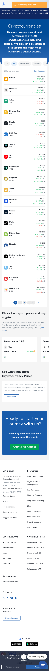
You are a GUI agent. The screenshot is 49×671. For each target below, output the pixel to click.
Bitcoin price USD (34, 542)
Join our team (8, 547)
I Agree (37, 667)
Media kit (6, 564)
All (14, 64)
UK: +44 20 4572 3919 (12, 492)
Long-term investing (35, 500)
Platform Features (34, 495)
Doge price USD (33, 558)
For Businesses (33, 490)
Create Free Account (24, 446)
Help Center (32, 527)
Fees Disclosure (33, 516)
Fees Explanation (34, 511)
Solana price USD (34, 569)
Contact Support (9, 496)
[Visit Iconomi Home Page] (10, 3)
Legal (5, 553)
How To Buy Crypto (35, 476)
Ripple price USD (34, 553)
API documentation (10, 581)
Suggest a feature (10, 512)
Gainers (37, 64)
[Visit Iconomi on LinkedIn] (15, 597)
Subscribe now (11, 618)
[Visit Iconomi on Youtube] (11, 597)
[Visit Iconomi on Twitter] (4, 597)
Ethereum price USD (35, 547)
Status (5, 501)
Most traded (24, 64)
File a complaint (9, 507)
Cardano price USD (35, 564)
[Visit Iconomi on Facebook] (8, 597)
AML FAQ (7, 558)
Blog (29, 506)
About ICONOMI (9, 542)
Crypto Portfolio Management (33, 483)
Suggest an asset (10, 517)
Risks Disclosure (34, 522)
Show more (11, 396)
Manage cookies (12, 667)
